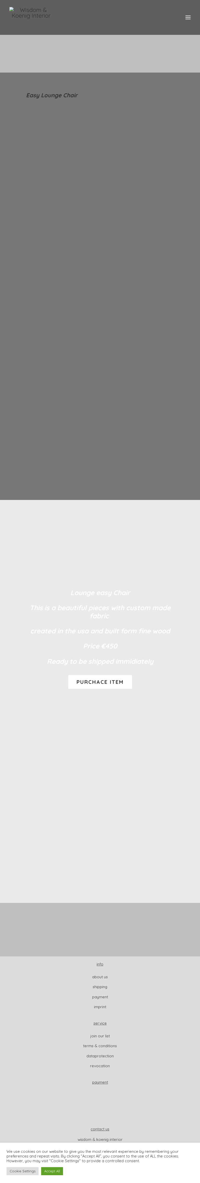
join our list (100, 1035)
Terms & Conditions (100, 1045)
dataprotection (100, 1055)
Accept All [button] (52, 1171)
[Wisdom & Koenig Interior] (31, 17)
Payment (100, 996)
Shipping (100, 986)
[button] (188, 17)
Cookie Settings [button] (22, 1171)
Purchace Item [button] (100, 682)
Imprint (100, 1006)
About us (100, 976)
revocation (100, 1065)
